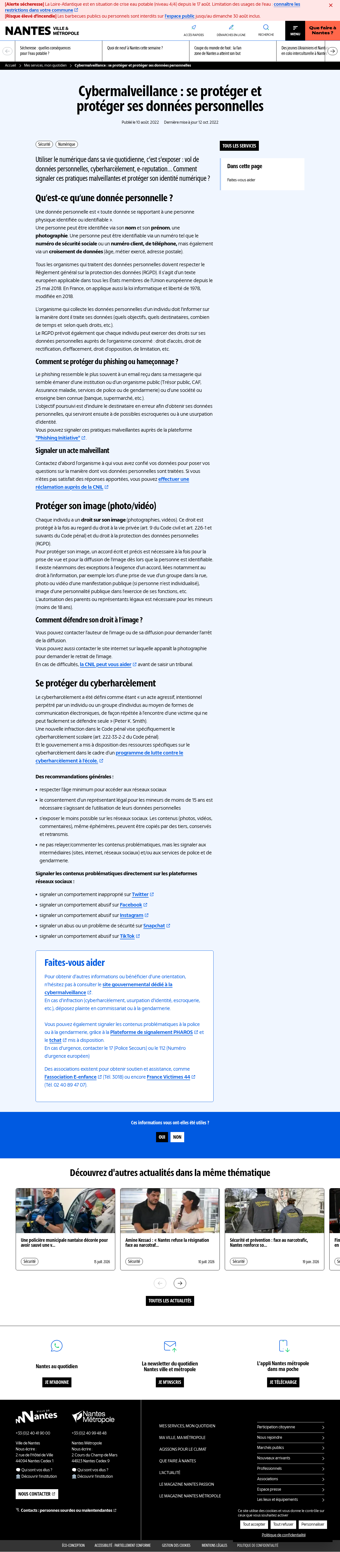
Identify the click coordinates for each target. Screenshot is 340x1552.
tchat (55, 1040)
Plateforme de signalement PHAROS (151, 1032)
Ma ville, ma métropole (182, 1438)
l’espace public (180, 16)
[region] (170, 51)
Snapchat (154, 926)
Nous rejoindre (269, 1438)
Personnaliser (312, 1525)
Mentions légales (214, 1546)
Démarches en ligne (231, 35)
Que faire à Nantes (177, 1461)
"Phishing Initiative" (58, 438)
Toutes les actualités (170, 1301)
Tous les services (239, 146)
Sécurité (44, 144)
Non (177, 1137)
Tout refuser (283, 1525)
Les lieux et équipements (277, 1500)
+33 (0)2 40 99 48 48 (89, 1434)
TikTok (127, 936)
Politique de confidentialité (257, 1546)
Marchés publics (270, 1448)
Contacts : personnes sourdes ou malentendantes (66, 1511)
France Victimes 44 (168, 1077)
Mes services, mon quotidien (45, 65)
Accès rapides (194, 35)
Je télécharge (283, 1382)
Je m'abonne (57, 1382)
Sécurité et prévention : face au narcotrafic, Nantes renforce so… (269, 1243)
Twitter (140, 894)
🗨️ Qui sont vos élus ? (34, 1470)
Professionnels (269, 1469)
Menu (295, 34)
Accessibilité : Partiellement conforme (123, 1546)
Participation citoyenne (276, 1427)
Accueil (10, 65)
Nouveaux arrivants (273, 1458)
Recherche (266, 35)
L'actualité (169, 1473)
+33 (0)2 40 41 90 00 (33, 1434)
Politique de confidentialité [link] (284, 1535)
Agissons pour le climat (182, 1450)
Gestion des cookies (176, 1546)
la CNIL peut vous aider (105, 664)
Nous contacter (34, 1494)
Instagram (131, 915)
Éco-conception (73, 1546)
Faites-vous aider (241, 180)
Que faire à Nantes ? (322, 30)
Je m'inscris (170, 1382)
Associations (267, 1479)
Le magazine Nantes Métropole (190, 1496)
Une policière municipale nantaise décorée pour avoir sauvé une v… (64, 1243)
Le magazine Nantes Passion (186, 1485)
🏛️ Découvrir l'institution (36, 1477)
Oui (162, 1137)
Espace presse (269, 1490)
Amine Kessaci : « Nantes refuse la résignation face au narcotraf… (167, 1243)
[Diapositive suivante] (333, 51)
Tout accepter (254, 1525)
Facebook (131, 905)
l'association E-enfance (71, 1077)
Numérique (66, 144)
